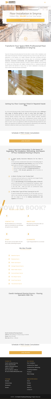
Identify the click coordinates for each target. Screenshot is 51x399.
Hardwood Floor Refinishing (33, 367)
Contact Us (29, 389)
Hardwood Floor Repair (32, 365)
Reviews (29, 383)
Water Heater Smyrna (16, 269)
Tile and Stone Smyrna (16, 283)
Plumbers (29, 371)
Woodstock (7, 385)
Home (28, 381)
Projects (29, 385)
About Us (29, 387)
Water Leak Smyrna (15, 262)
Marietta (7, 381)
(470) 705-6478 (25, 20)
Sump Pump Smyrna (16, 280)
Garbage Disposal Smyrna (17, 266)
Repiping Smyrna (15, 259)
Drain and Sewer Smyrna (17, 273)
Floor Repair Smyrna (16, 276)
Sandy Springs (8, 383)
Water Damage (30, 374)
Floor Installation (31, 363)
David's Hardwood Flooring (24, 397)
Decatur (7, 387)
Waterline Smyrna (15, 255)
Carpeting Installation (32, 369)
